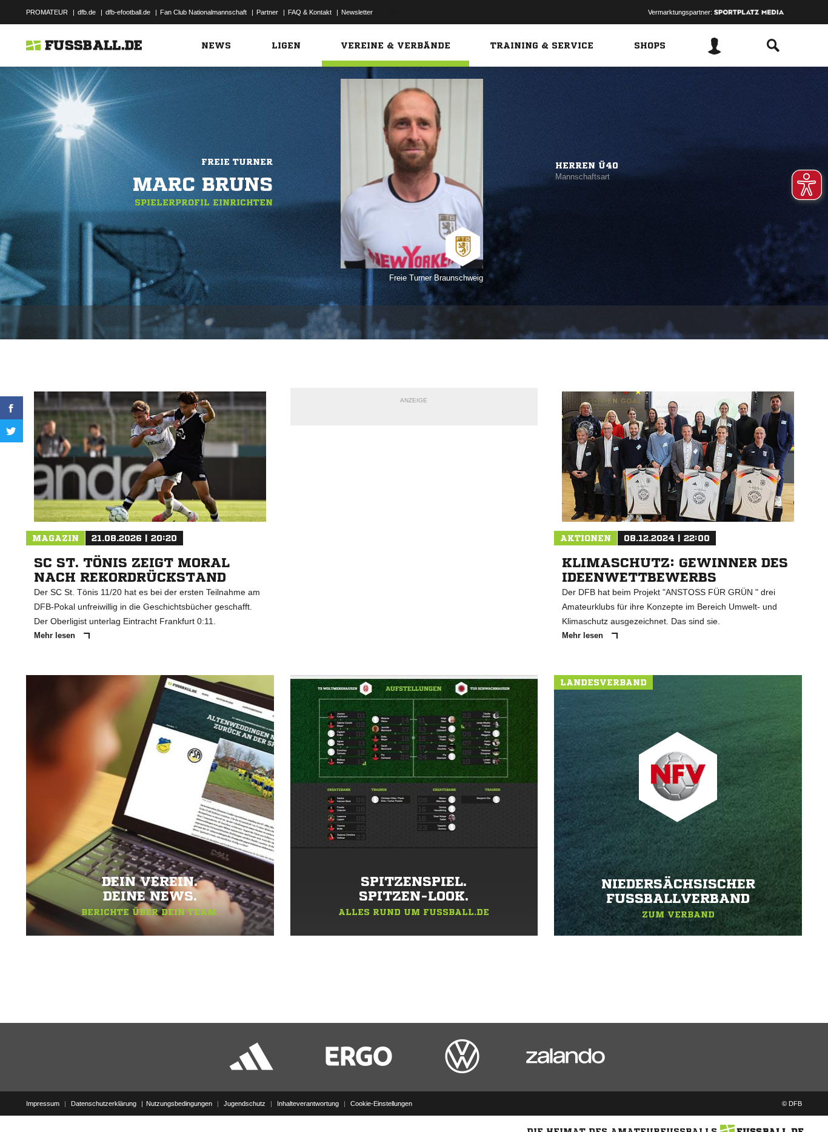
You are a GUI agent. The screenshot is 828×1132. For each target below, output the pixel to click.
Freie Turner (237, 162)
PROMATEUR (47, 12)
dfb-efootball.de (127, 12)
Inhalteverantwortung (308, 1103)
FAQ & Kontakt (310, 12)
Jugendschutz (244, 1103)
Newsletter (357, 12)
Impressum (42, 1103)
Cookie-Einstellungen (381, 1103)
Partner (267, 12)
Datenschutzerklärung (103, 1103)
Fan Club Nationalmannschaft (203, 12)
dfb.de (87, 12)
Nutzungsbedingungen (179, 1103)
